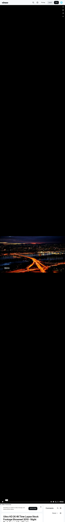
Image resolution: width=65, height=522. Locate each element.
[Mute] (51, 502)
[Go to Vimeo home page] (5, 2)
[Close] (40, 507)
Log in (50, 2)
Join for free (33, 508)
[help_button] (37, 2)
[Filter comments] (60, 513)
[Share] (63, 13)
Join (56, 2)
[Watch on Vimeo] (61, 502)
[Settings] (53, 502)
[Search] (33, 2)
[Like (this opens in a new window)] (63, 7)
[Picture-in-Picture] (56, 502)
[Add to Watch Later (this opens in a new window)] (63, 10)
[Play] (3, 501)
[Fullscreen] (58, 502)
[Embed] (63, 16)
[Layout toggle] (60, 508)
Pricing (43, 2)
